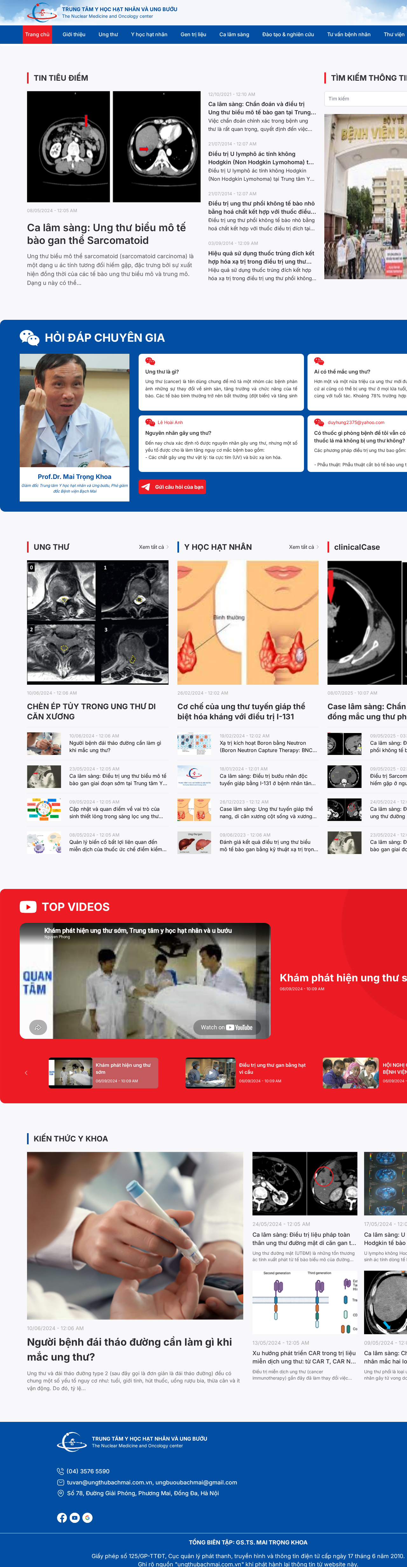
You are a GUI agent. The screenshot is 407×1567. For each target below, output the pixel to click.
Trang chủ (37, 34)
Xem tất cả (151, 547)
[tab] (103, 1073)
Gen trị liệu (193, 34)
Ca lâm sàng (234, 34)
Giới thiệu (74, 34)
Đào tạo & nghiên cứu (288, 34)
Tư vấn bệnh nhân (349, 34)
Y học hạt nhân (149, 34)
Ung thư (108, 34)
